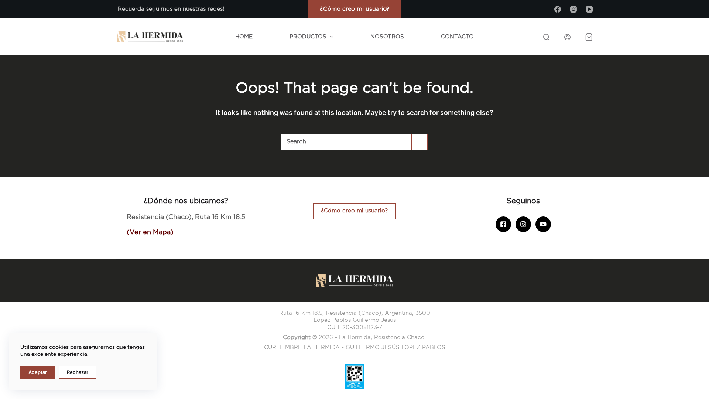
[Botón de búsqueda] (419, 142)
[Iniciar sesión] (567, 37)
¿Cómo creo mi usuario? (355, 9)
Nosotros (387, 36)
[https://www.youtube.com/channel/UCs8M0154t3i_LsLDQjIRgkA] (543, 224)
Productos (308, 36)
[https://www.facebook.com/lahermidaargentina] (503, 224)
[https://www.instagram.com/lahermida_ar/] (523, 224)
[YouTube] (589, 9)
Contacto (457, 36)
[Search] (546, 37)
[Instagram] (573, 9)
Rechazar (77, 372)
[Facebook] (557, 9)
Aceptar (37, 372)
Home (244, 36)
